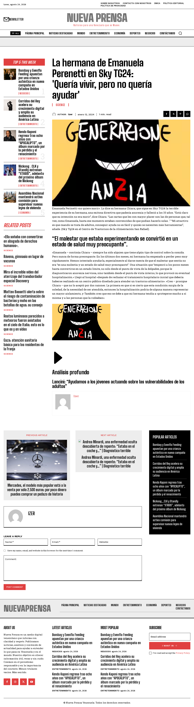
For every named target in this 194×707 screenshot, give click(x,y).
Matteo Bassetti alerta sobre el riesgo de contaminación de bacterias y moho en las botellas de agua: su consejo (24, 298)
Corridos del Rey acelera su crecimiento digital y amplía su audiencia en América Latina (31, 110)
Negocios (24, 93)
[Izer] (54, 114)
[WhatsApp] (187, 114)
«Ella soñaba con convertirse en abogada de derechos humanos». (23, 241)
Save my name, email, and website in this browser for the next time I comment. (45, 550)
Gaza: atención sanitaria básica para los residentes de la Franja (24, 344)
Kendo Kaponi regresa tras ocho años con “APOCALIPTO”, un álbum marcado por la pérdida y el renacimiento (31, 143)
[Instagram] (15, 681)
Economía (24, 212)
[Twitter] (173, 114)
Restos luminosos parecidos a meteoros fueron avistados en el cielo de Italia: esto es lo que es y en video (24, 322)
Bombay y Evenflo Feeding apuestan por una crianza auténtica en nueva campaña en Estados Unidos (31, 79)
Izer (70, 114)
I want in (168, 646)
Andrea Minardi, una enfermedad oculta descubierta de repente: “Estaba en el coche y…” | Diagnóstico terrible (109, 461)
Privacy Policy (183, 653)
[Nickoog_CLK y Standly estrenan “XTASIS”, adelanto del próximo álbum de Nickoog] (10, 170)
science (8, 250)
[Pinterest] (180, 114)
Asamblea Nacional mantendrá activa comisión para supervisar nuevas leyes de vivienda (31, 200)
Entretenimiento (28, 124)
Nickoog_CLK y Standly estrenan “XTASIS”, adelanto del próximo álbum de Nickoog (31, 173)
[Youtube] (31, 681)
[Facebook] (166, 114)
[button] (180, 33)
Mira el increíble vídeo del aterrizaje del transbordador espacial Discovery (23, 276)
